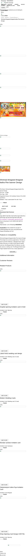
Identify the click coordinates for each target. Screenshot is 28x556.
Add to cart (5, 206)
